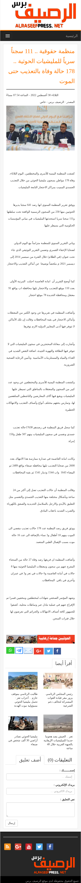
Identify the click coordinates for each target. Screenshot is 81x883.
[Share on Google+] (39, 651)
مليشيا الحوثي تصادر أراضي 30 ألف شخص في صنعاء (23, 740)
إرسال (11, 823)
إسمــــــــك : (67, 770)
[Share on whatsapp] (10, 650)
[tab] (63, 663)
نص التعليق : (67, 799)
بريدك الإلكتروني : (64, 784)
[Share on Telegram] (19, 650)
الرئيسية (72, 36)
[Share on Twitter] (48, 651)
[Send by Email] (28, 650)
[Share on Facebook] (57, 651)
